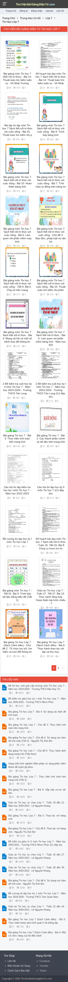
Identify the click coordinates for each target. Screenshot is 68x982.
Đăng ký (24, 11)
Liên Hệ (12, 961)
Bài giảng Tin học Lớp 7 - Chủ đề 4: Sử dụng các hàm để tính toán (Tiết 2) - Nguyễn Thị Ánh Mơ (37, 739)
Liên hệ (60, 11)
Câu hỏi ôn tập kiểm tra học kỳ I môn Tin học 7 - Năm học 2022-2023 (17, 490)
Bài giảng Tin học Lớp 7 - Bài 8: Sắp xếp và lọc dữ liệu (37, 791)
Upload (49, 11)
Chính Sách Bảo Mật (19, 970)
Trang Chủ (11, 11)
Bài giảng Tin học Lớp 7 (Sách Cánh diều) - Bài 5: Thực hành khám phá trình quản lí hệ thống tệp (37, 921)
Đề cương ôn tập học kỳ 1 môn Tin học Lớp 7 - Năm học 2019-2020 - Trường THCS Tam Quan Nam (37, 895)
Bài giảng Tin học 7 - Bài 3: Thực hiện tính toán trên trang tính (17, 438)
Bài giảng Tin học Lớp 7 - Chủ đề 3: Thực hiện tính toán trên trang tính (37, 726)
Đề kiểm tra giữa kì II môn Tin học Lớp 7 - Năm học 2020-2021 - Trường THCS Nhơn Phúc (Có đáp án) (37, 843)
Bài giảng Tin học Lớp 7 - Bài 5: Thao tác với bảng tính (37, 817)
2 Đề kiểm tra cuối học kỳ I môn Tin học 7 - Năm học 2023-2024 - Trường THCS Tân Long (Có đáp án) (51, 390)
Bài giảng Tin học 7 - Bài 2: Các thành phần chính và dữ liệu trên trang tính (51, 438)
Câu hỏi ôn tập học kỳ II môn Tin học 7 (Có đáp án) (50, 490)
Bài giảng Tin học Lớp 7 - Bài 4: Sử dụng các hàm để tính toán (37, 713)
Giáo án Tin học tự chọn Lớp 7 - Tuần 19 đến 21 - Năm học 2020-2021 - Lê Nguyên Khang (37, 804)
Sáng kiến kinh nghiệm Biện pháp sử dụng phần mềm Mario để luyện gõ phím (37, 765)
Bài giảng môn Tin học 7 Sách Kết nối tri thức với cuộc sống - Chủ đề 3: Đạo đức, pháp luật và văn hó (51, 235)
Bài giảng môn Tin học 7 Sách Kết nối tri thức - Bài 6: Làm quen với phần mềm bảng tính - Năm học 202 (51, 338)
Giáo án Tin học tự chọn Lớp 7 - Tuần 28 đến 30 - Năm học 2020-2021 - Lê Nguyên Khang (37, 869)
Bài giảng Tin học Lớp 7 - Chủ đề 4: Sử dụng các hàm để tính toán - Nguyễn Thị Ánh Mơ (37, 882)
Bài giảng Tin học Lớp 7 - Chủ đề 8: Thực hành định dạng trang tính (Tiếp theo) (37, 752)
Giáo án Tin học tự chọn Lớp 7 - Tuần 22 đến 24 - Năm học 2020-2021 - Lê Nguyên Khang (37, 908)
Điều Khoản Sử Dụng (19, 965)
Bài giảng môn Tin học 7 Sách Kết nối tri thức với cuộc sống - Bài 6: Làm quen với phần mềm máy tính (17, 235)
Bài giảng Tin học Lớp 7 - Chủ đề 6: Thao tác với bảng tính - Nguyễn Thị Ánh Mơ (37, 830)
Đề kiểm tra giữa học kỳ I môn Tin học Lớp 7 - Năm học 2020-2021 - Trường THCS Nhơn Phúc (37, 700)
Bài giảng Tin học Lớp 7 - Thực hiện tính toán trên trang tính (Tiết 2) (37, 778)
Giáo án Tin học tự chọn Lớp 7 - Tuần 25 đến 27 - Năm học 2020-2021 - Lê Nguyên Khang (37, 856)
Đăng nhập (36, 11)
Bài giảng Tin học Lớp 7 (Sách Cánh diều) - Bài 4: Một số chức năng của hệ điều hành (37, 934)
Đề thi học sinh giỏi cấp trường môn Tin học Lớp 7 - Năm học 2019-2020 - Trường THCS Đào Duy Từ (37, 687)
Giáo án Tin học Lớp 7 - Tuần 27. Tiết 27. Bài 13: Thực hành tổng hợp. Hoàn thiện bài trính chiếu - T (50, 597)
